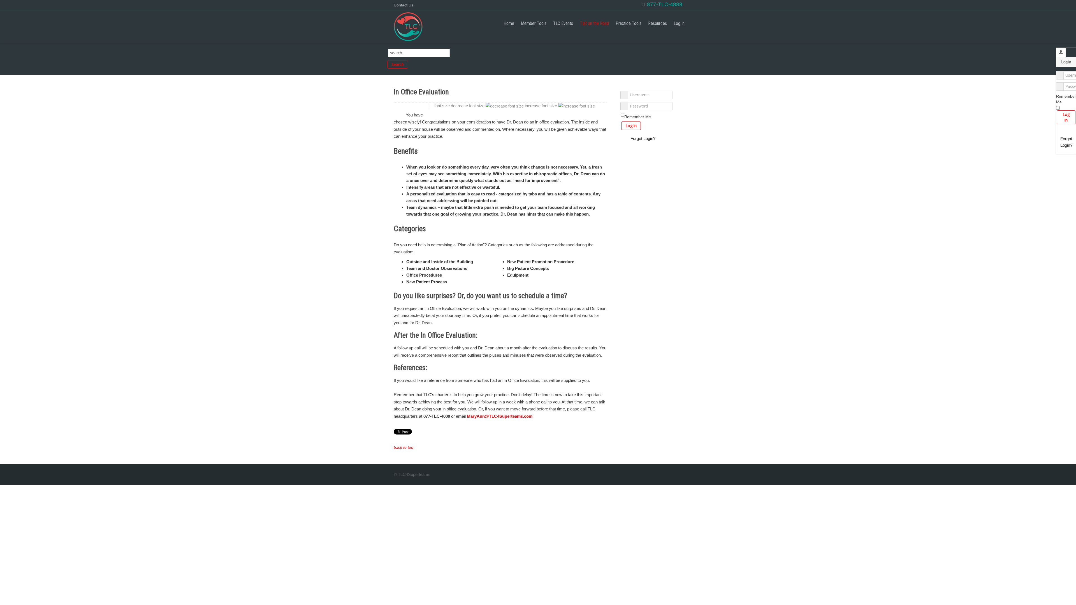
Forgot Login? (1066, 141)
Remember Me (1066, 99)
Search (397, 64)
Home (509, 23)
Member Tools (533, 23)
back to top (403, 447)
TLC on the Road (594, 23)
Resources (657, 23)
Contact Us (403, 5)
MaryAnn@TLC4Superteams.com (499, 416)
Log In (679, 23)
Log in (1066, 117)
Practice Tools (628, 23)
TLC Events (563, 23)
